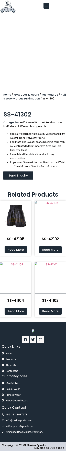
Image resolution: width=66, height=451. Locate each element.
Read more (16, 250)
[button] (46, 6)
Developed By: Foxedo (49, 448)
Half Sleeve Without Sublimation (34, 96)
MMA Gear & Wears (26, 94)
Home (7, 94)
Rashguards (50, 94)
